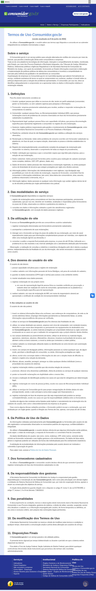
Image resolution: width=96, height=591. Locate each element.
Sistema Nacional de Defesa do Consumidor (59, 569)
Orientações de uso (79, 570)
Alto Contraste (84, 6)
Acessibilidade (71, 6)
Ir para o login (34, 6)
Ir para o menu (23, 6)
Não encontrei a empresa (23, 567)
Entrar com (81, 14)
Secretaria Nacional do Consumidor (56, 567)
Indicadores (85, 25)
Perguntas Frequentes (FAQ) (83, 575)
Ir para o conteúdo (11, 6)
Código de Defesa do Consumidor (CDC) (58, 576)
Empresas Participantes (70, 25)
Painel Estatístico (20, 565)
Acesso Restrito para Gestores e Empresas (30, 571)
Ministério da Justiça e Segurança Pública (58, 565)
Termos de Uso (77, 566)
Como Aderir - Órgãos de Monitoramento (58, 571)
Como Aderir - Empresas (23, 569)
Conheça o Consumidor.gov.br (83, 568)
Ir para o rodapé (45, 6)
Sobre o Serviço (53, 25)
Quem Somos (48, 574)
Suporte (16, 574)
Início (42, 25)
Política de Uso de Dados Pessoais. (43, 450)
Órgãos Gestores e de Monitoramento (57, 563)
